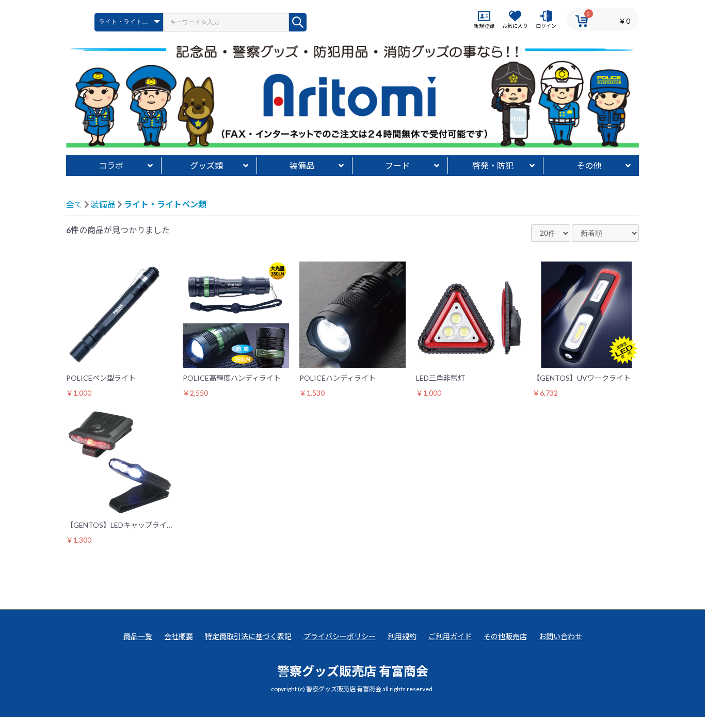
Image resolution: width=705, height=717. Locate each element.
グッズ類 (206, 165)
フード (397, 165)
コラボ (111, 165)
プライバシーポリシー (339, 636)
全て (74, 204)
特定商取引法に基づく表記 (248, 636)
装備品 (302, 165)
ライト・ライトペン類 (165, 204)
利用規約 (402, 636)
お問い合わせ (560, 636)
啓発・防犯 (493, 165)
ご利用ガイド (450, 636)
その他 (588, 165)
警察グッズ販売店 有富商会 (352, 670)
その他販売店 (505, 636)
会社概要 (178, 636)
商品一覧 (137, 636)
